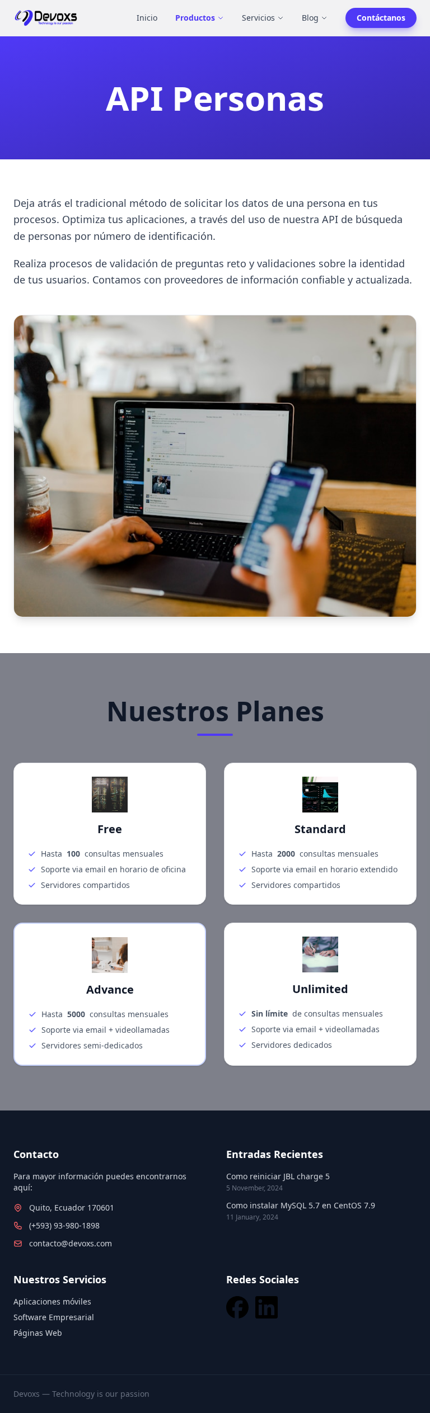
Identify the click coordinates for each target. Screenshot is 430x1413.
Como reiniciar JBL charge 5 (278, 1176)
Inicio (147, 17)
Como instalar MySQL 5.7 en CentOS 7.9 (300, 1205)
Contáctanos (381, 17)
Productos (195, 17)
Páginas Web (37, 1332)
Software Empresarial (53, 1317)
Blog (310, 17)
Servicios (258, 17)
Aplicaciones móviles (52, 1301)
